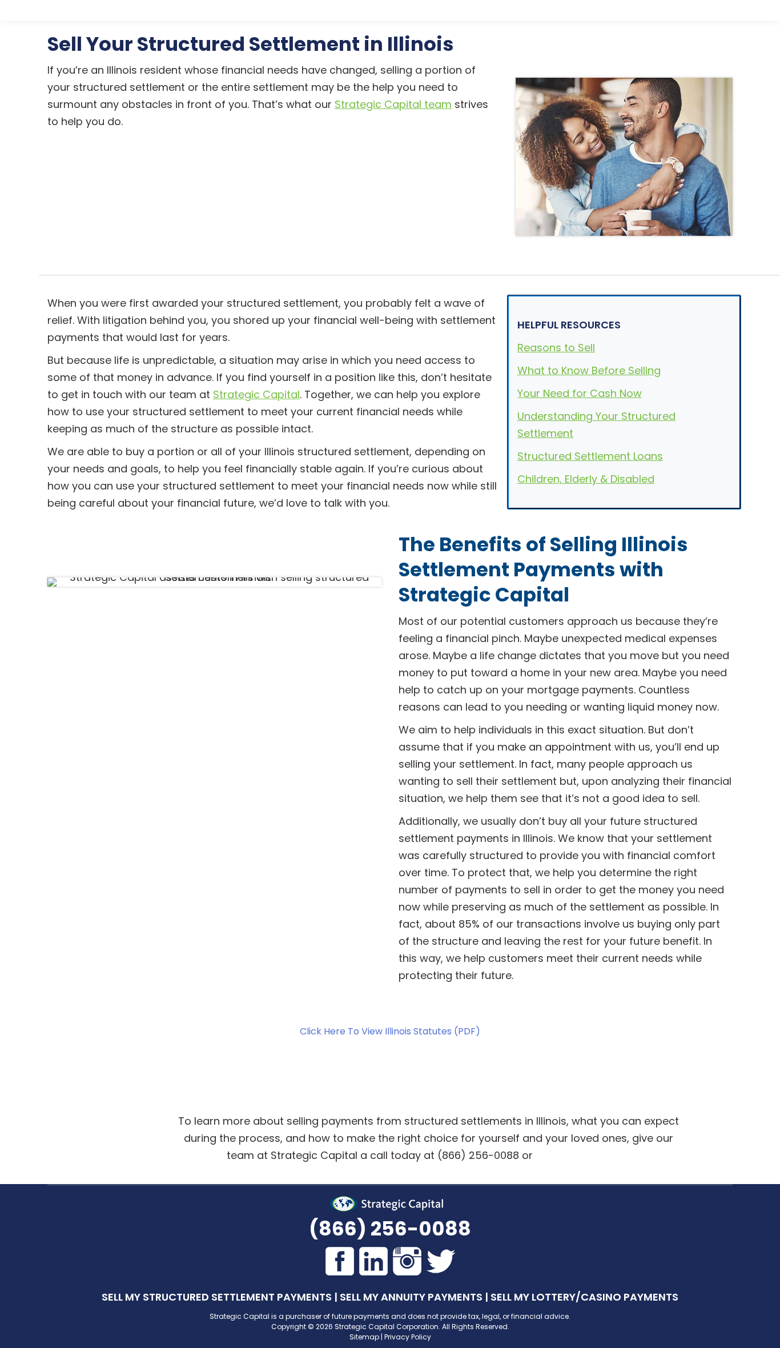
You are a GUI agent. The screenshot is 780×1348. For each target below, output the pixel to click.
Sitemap (364, 1337)
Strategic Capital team (393, 104)
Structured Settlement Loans (590, 456)
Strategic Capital (256, 394)
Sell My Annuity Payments (411, 1297)
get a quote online (582, 1155)
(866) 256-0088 (390, 1228)
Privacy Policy (407, 1337)
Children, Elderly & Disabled (585, 479)
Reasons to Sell (556, 347)
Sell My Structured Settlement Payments (217, 1297)
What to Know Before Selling (589, 370)
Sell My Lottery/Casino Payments (584, 1297)
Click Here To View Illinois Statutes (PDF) (390, 1031)
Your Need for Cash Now (579, 393)
